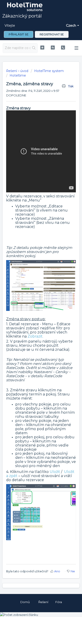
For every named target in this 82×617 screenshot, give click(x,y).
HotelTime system (49, 71)
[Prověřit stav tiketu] (52, 47)
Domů (25, 602)
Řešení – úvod (17, 71)
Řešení (43, 602)
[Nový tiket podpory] (42, 47)
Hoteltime (18, 75)
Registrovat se (52, 34)
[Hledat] (34, 48)
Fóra (58, 602)
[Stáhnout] (32, 313)
